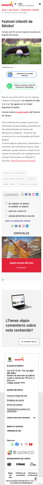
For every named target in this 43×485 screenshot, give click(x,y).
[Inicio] (7, 4)
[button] (22, 195)
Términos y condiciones (33, 474)
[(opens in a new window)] (33, 195)
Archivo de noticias (14, 404)
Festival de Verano (28, 184)
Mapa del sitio (10, 475)
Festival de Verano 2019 (14, 173)
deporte (32, 178)
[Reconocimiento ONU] (9, 464)
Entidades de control (15, 400)
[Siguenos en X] (21, 444)
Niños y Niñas (9, 184)
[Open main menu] (15, 4)
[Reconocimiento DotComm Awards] (20, 464)
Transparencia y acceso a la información (18, 410)
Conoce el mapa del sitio (17, 395)
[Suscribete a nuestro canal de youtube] (30, 444)
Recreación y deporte (30, 10)
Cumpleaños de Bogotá (13, 178)
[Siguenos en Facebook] (12, 444)
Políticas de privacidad (20, 474)
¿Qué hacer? (14, 10)
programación (22, 112)
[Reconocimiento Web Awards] (32, 464)
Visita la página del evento (17, 221)
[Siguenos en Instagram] (26, 444)
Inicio (4, 10)
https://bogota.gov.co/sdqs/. (23, 160)
